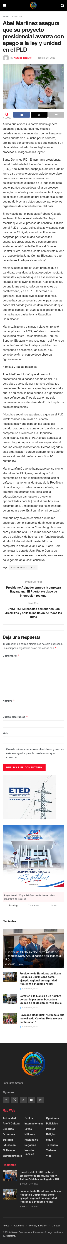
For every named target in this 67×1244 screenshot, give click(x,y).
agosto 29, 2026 (29, 1007)
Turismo (51, 1150)
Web (5, 733)
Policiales (52, 1123)
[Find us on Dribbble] (40, 1100)
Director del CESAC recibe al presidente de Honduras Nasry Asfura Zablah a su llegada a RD (33, 956)
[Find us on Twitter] (14, 1100)
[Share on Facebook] (21, 115)
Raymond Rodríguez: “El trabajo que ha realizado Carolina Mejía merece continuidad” (42, 1018)
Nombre (9, 700)
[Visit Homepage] (33, 5)
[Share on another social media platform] (56, 115)
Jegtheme (10, 1235)
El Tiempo (9, 1150)
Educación (9, 1145)
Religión (51, 1134)
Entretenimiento (12, 1155)
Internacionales (33, 1123)
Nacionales (31, 1139)
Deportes (8, 1129)
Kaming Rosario (23, 57)
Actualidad (16, 16)
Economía (9, 1134)
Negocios (30, 1145)
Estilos (28, 1118)
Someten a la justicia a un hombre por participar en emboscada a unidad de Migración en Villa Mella (41, 999)
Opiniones (52, 1118)
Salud (49, 1139)
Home (6, 16)
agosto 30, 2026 (15, 964)
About (6, 1225)
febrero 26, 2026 (46, 57)
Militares (29, 1134)
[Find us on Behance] (31, 1100)
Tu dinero (52, 1145)
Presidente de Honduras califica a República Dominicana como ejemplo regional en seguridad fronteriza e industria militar (40, 979)
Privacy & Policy (38, 1225)
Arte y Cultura (11, 1123)
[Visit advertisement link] (33, 856)
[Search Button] (62, 5)
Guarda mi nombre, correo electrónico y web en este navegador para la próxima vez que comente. (35, 753)
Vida (48, 1155)
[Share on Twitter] (39, 115)
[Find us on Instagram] (23, 1100)
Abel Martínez (19, 567)
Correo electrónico (15, 717)
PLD (33, 567)
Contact (56, 1225)
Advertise (19, 1225)
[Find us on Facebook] (6, 1100)
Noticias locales (29, 1152)
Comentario (11, 655)
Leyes (28, 1129)
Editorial (8, 1139)
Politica (50, 1129)
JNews (13, 1232)
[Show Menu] (4, 5)
